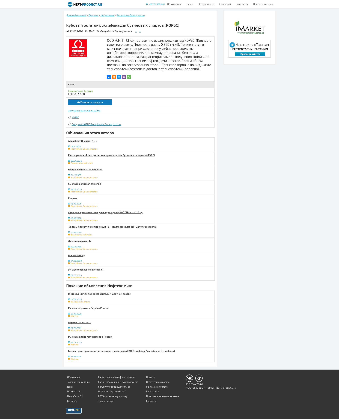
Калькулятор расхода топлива (114, 386)
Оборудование (206, 3)
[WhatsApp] (129, 77)
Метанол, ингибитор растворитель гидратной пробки (99, 293)
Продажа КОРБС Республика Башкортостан (96, 124)
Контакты (72, 401)
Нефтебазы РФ (75, 396)
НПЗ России (73, 391)
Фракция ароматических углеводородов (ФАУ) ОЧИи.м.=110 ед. (105, 212)
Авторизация (157, 3)
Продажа (93, 15)
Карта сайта (152, 391)
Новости (150, 377)
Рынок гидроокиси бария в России (88, 308)
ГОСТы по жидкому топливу (112, 396)
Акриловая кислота (79, 322)
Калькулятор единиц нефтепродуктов (118, 382)
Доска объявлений (76, 15)
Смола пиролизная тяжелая (84, 183)
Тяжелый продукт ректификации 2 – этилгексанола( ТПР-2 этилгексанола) (112, 226)
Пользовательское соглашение (162, 396)
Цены (189, 3)
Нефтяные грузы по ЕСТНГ (112, 391)
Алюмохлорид (76, 255)
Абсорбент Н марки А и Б (82, 140)
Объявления (174, 3)
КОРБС (75, 117)
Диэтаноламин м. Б (79, 240)
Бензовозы (242, 3)
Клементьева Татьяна (80, 91)
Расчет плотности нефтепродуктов (116, 377)
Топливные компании (78, 382)
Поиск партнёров (263, 3)
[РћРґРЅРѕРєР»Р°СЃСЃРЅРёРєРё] (114, 77)
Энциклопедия (106, 401)
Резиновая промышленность (85, 169)
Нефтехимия (107, 15)
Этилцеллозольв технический (85, 269)
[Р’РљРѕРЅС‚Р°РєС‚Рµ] (109, 77)
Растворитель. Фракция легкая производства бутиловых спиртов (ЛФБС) (111, 155)
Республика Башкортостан (131, 15)
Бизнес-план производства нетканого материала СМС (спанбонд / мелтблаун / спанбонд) (121, 350)
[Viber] (124, 77)
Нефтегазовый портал (158, 382)
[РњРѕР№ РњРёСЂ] (119, 77)
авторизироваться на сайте (84, 110)
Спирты (72, 198)
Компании (225, 3)
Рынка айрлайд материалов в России (90, 336)
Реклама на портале (157, 386)
